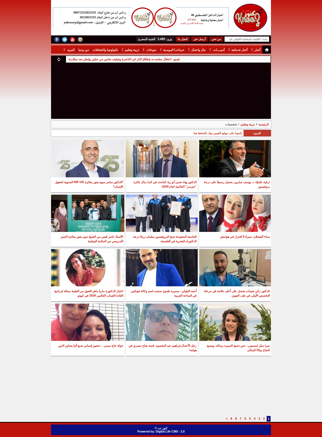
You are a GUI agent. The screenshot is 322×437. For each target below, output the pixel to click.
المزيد (71, 49)
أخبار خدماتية (239, 49)
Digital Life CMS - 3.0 (170, 431)
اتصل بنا (182, 39)
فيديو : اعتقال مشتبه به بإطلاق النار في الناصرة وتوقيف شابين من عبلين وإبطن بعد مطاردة (144, 59)
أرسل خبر (199, 39)
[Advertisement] (161, 90)
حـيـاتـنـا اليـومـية (173, 49)
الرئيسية (263, 124)
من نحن (216, 39)
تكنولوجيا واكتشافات (105, 49)
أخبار (257, 49)
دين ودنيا (83, 49)
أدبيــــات (219, 49)
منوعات (151, 49)
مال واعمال (198, 49)
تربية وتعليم (132, 49)
